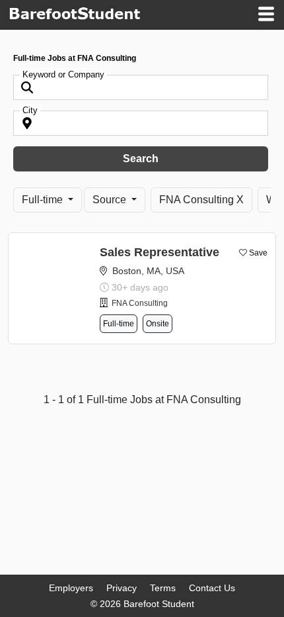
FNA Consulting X (201, 199)
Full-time (43, 199)
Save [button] (258, 253)
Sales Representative (159, 252)
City (30, 110)
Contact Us (212, 588)
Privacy (121, 588)
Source (110, 199)
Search (141, 158)
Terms (163, 588)
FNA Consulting (140, 303)
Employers (71, 588)
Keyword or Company (63, 74)
